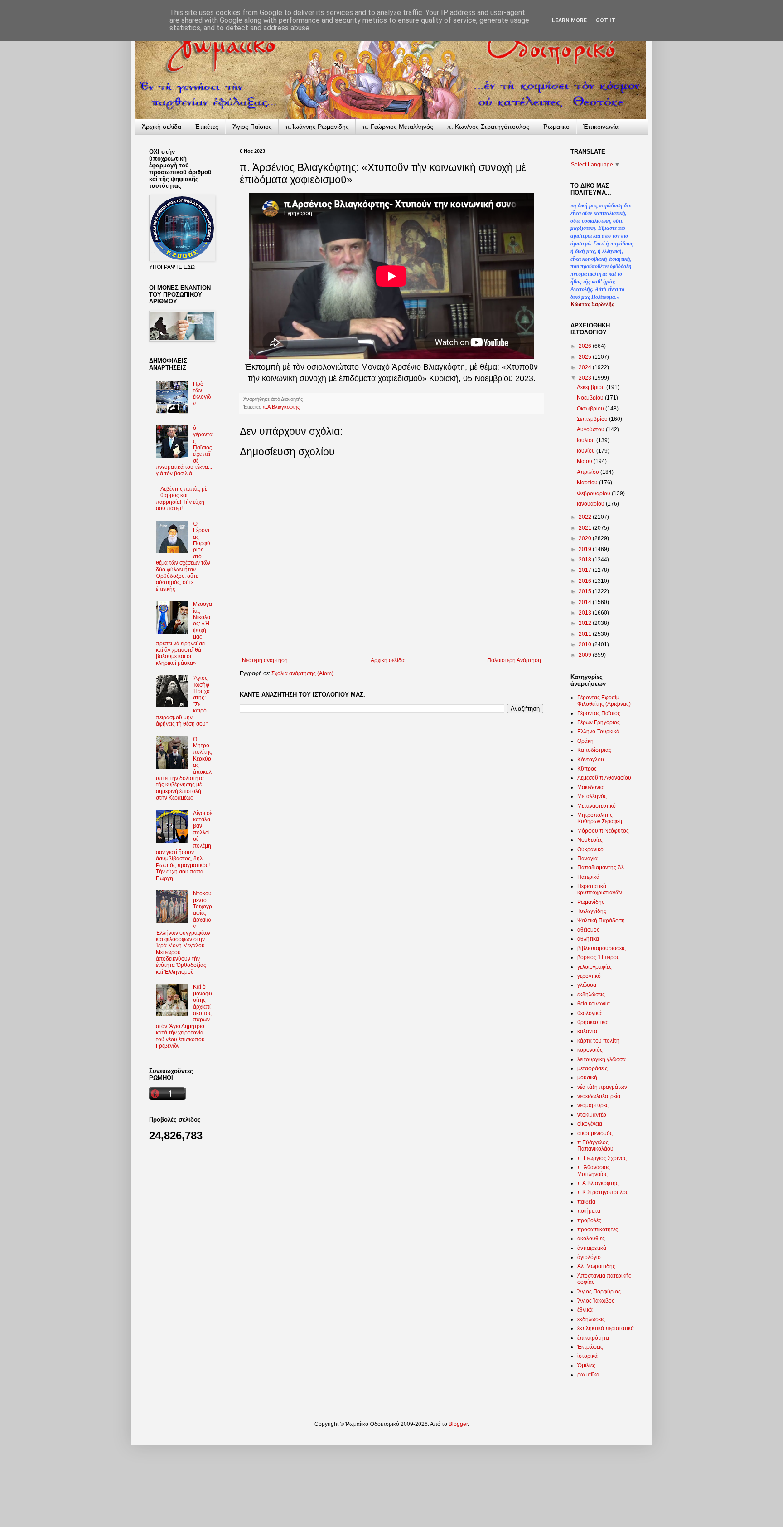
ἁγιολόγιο (589, 1257)
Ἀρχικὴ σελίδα (161, 126)
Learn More (569, 20)
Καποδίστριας (594, 750)
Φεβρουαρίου (594, 493)
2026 (586, 346)
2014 (586, 602)
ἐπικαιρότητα (593, 1338)
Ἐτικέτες (206, 126)
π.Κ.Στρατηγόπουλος (602, 1192)
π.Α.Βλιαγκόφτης (281, 407)
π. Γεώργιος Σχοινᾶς (602, 1158)
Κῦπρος (587, 769)
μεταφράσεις (592, 1068)
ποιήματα (588, 1211)
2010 (586, 644)
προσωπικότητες (597, 1229)
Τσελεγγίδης (591, 911)
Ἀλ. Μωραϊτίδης (596, 1266)
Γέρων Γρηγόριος (598, 722)
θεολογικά (589, 1013)
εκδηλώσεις (591, 994)
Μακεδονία (590, 787)
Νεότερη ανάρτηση (265, 660)
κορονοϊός (590, 1050)
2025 (586, 357)
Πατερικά (588, 877)
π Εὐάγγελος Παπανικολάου (595, 1145)
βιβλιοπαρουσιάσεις (601, 948)
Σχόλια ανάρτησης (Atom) (302, 673)
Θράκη (585, 741)
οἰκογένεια (589, 1124)
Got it (605, 20)
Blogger (458, 1424)
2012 (586, 623)
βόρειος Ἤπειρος (598, 957)
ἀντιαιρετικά (591, 1248)
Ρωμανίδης (590, 902)
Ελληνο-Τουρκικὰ (598, 731)
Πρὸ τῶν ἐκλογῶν (202, 394)
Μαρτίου (588, 482)
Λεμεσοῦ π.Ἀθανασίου (604, 778)
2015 (586, 591)
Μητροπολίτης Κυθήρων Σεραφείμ (600, 818)
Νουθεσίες (590, 840)
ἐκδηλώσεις (591, 1319)
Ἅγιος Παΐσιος (252, 126)
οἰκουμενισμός (595, 1133)
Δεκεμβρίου (591, 387)
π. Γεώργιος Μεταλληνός (397, 126)
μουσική (587, 1077)
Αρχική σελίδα (388, 660)
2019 (586, 549)
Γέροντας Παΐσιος (598, 713)
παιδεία (586, 1202)
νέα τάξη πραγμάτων (602, 1087)
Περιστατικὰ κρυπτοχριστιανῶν (599, 889)
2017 (586, 570)
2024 (586, 367)
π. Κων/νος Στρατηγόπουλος (488, 126)
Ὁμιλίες (586, 1365)
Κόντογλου (590, 759)
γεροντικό (589, 976)
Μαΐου (585, 461)
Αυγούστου (591, 429)
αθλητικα (588, 939)
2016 (586, 581)
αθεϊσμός (588, 930)
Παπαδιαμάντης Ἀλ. (601, 867)
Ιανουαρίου (591, 504)
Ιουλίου (586, 440)
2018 (586, 559)
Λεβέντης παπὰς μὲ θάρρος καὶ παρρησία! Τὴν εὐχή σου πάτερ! (181, 499)
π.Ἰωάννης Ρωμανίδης (317, 126)
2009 (586, 655)
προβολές (589, 1220)
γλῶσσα (586, 985)
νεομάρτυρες (593, 1105)
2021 (586, 528)
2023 (586, 378)
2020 (586, 538)
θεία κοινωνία (593, 1003)
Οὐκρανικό (590, 849)
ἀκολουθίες (591, 1238)
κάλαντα (587, 1031)
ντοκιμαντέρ (591, 1115)
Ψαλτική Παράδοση (601, 920)
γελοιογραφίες (594, 967)
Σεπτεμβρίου (593, 419)
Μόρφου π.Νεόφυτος (603, 831)
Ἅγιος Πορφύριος (599, 1291)
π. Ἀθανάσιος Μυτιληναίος (593, 1170)
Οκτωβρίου (591, 408)
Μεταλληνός (592, 796)
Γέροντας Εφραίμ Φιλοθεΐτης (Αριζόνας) (604, 700)
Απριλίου (588, 472)
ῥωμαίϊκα (588, 1374)
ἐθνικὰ (585, 1310)
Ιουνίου (586, 451)
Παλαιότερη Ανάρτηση (514, 660)
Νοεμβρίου (591, 398)
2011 (586, 634)
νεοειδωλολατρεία (598, 1096)
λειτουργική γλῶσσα (601, 1059)
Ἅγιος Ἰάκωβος (595, 1301)
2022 (586, 517)
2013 (586, 613)
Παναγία (587, 858)
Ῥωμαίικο (556, 126)
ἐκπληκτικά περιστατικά (605, 1328)
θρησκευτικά (592, 1022)
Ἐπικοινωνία (601, 126)
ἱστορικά (587, 1356)
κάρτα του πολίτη (598, 1041)
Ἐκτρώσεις (590, 1347)
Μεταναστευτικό (596, 806)
